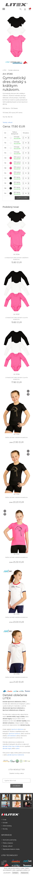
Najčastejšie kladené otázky (11, 849)
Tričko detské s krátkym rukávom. (16, 437)
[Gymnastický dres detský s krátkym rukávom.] (16, 37)
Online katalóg (7, 826)
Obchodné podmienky (9, 840)
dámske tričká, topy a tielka (11, 746)
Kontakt (5, 822)
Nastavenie (24, 873)
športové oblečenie (17, 729)
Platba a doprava (8, 843)
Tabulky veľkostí (7, 122)
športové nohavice (14, 733)
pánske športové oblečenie (15, 755)
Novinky (5, 829)
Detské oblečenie (13, 70)
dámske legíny (7, 748)
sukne (17, 748)
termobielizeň (11, 735)
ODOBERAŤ (16, 786)
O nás (4, 819)
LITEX (4, 70)
